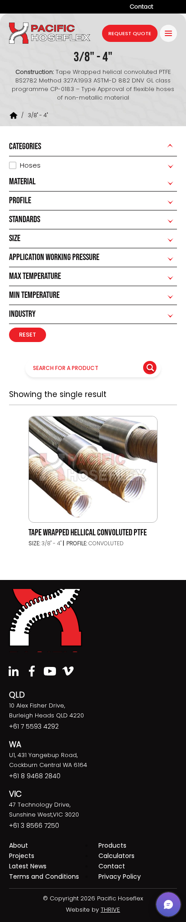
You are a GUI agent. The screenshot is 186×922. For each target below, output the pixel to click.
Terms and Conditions (44, 876)
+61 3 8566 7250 (34, 825)
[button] (168, 904)
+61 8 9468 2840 (34, 776)
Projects (21, 855)
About (18, 845)
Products (112, 845)
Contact (141, 6)
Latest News (27, 866)
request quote (129, 33)
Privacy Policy (119, 876)
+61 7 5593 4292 (34, 726)
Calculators (116, 855)
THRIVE (110, 909)
